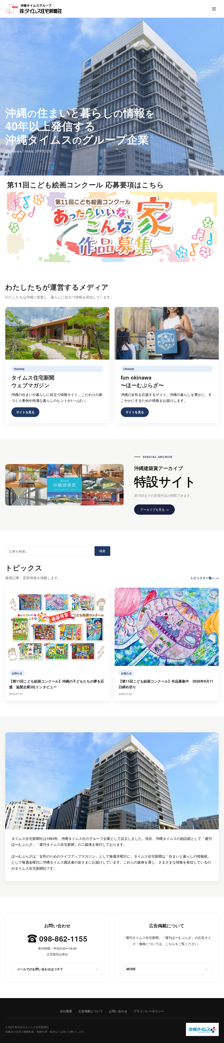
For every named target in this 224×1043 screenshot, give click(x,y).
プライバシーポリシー (148, 1011)
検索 (102, 551)
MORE (166, 969)
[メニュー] (214, 9)
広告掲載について (90, 1011)
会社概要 (66, 1011)
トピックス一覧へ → (204, 578)
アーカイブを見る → (154, 509)
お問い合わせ (118, 1011)
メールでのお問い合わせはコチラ (57, 969)
